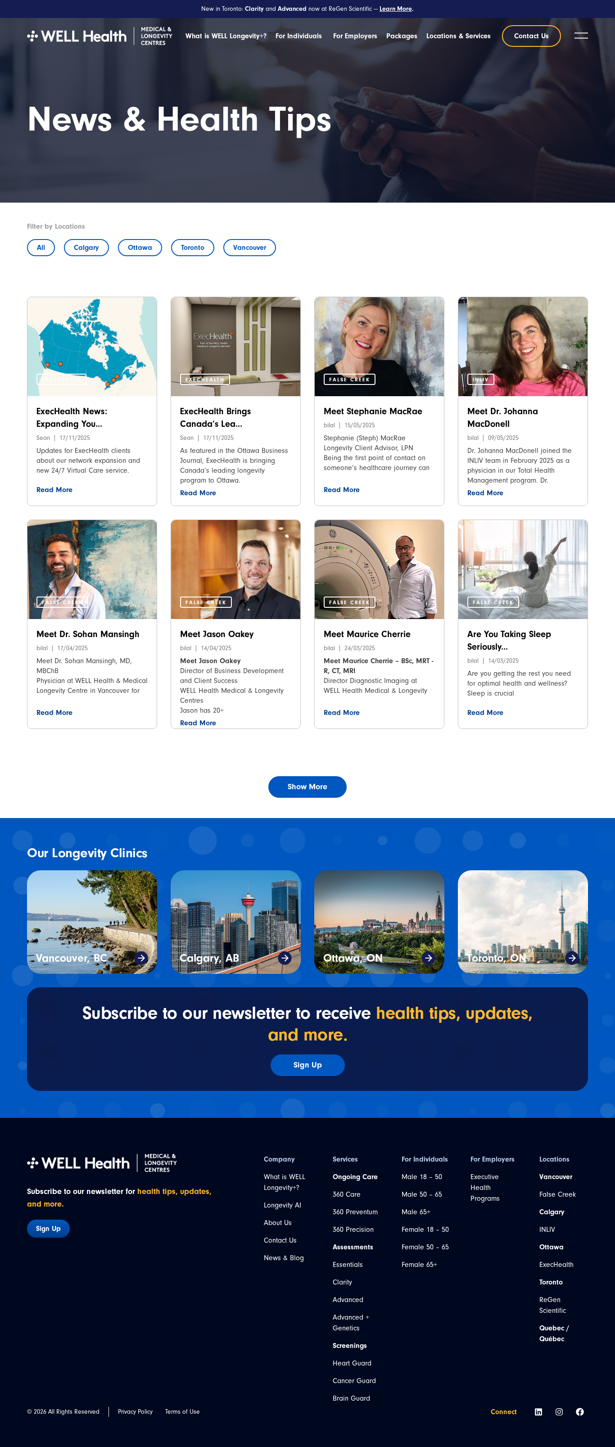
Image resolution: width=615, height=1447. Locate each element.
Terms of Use (182, 1411)
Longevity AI (282, 1205)
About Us (278, 1223)
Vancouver (249, 248)
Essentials (348, 1265)
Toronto (192, 248)
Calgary (86, 248)
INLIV (547, 1229)
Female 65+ (419, 1265)
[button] (61, 379)
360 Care (347, 1194)
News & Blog (284, 1258)
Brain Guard (351, 1398)
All (41, 248)
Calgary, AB (209, 958)
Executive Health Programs (485, 1188)
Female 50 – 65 (425, 1247)
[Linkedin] (538, 1412)
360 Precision (353, 1229)
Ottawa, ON (353, 958)
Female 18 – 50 (425, 1229)
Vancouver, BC (71, 958)
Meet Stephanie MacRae (373, 411)
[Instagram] (559, 1412)
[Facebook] (580, 1412)
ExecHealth (556, 1265)
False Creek (557, 1194)
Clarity (342, 1282)
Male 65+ (416, 1212)
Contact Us (280, 1240)
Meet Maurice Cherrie (367, 634)
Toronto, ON (496, 958)
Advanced (348, 1300)
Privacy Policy (135, 1411)
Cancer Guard (354, 1381)
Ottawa (140, 248)
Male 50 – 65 (422, 1194)
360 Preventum (355, 1212)
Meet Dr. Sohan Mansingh (88, 634)
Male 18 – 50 (422, 1177)
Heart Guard (352, 1363)
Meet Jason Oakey (216, 634)
